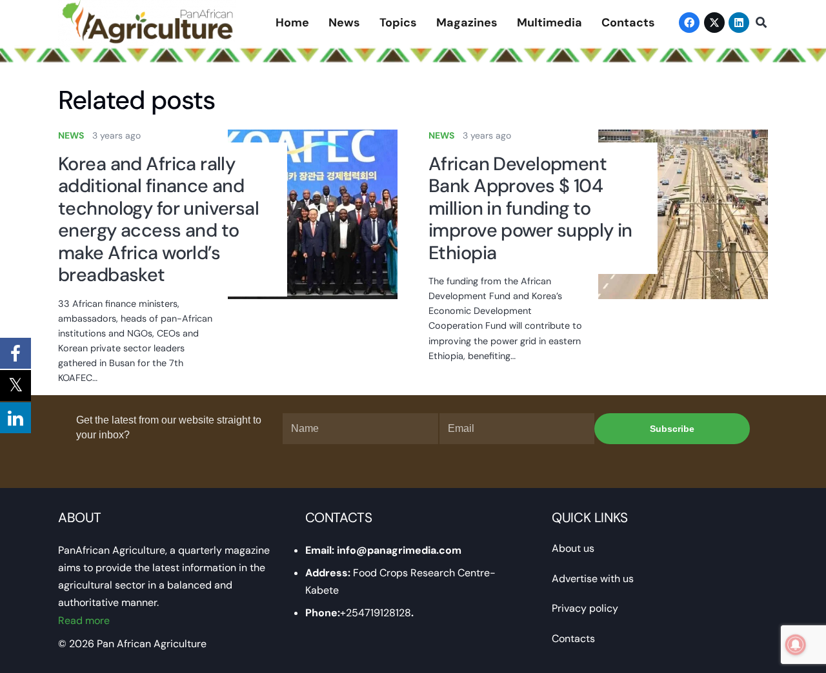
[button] (761, 22)
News (71, 135)
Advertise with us (593, 578)
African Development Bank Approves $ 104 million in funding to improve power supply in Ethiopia (530, 208)
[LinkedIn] (739, 22)
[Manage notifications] (795, 644)
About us (573, 548)
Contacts (573, 638)
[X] (714, 22)
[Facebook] (689, 22)
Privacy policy (585, 608)
